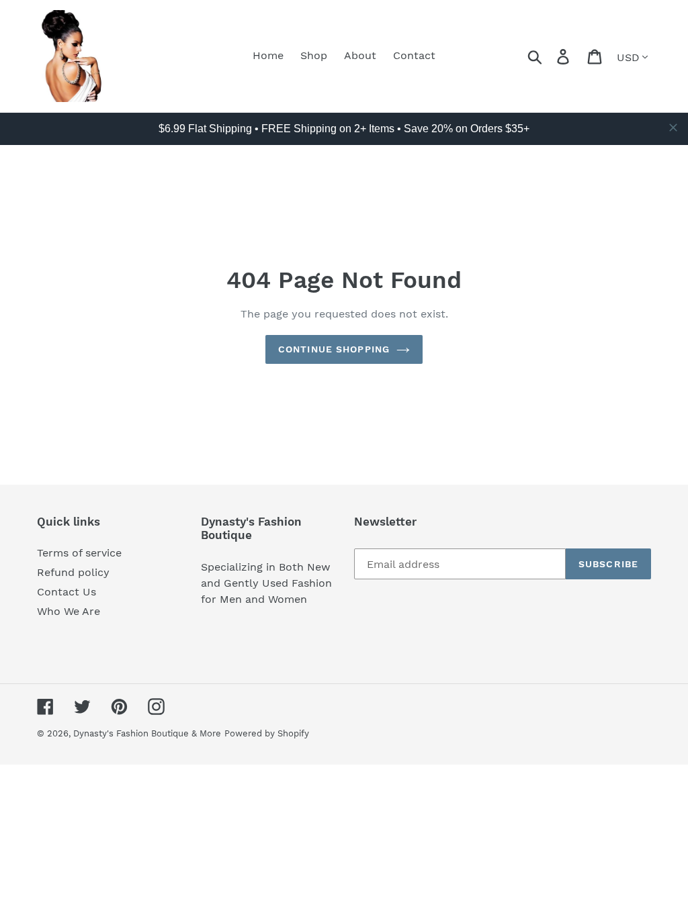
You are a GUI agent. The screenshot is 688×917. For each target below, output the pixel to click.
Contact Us (66, 591)
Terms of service (79, 552)
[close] (673, 127)
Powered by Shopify (266, 733)
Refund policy (73, 572)
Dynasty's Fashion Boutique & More (147, 733)
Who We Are (68, 611)
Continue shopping (334, 349)
